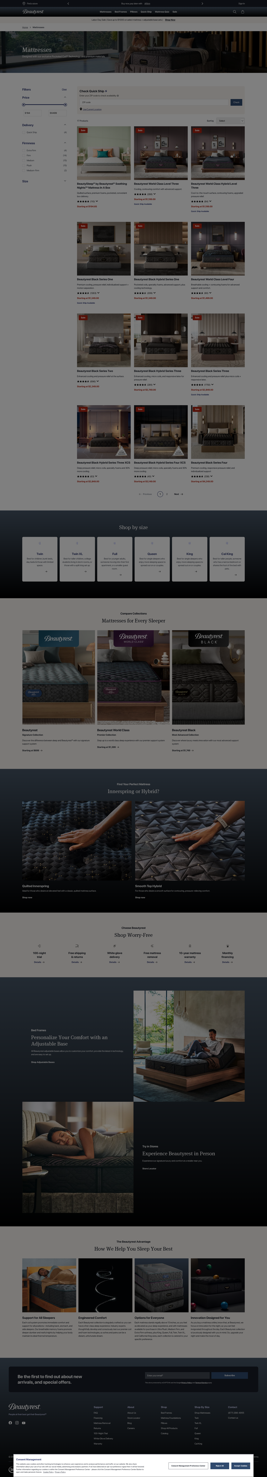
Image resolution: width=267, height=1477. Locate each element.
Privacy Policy (91, 747)
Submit (121, 736)
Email (84, 730)
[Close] (189, 712)
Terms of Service (109, 747)
